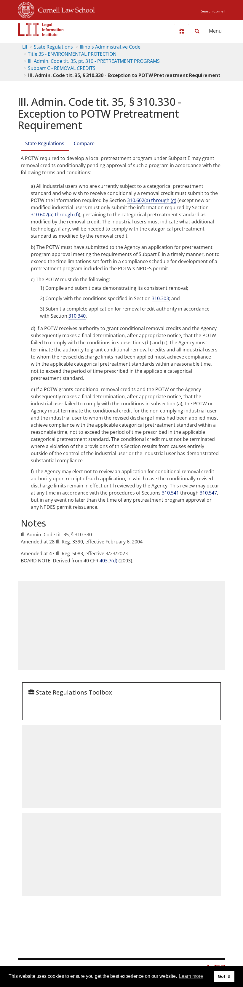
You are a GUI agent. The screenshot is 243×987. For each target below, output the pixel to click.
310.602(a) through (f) (55, 214)
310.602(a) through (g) (151, 200)
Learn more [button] (191, 976)
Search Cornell (213, 11)
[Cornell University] (26, 9)
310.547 (208, 492)
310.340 (77, 316)
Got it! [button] (224, 976)
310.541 (170, 492)
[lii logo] (41, 30)
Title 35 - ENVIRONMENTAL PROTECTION (72, 54)
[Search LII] (197, 31)
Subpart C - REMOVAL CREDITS (61, 68)
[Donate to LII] (182, 31)
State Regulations (53, 47)
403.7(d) (108, 560)
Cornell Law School (64, 9)
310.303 (160, 298)
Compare (84, 143)
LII (24, 47)
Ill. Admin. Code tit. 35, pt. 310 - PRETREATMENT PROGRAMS (94, 61)
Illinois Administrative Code (110, 47)
